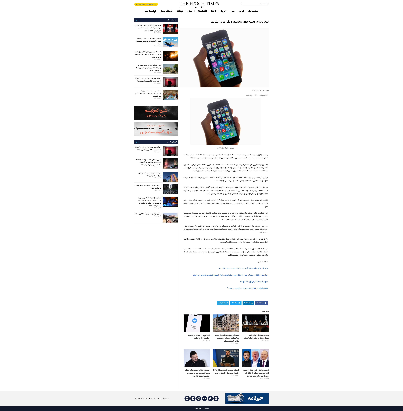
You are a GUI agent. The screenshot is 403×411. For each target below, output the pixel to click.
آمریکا (223, 11)
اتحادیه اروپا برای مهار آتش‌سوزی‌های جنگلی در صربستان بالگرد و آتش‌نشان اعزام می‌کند (147, 54)
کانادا (213, 11)
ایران (241, 11)
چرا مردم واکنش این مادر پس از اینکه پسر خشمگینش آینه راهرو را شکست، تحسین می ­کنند (230, 275)
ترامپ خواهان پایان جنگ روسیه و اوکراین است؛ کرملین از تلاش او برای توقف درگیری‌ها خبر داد (256, 373)
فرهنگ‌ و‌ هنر (166, 11)
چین (232, 11)
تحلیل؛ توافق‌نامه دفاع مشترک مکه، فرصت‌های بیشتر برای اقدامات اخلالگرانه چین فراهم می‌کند (148, 162)
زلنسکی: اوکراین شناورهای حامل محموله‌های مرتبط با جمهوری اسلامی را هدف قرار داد (197, 373)
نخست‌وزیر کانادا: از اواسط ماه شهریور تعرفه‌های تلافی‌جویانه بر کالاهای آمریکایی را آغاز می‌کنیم (147, 28)
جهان (189, 11)
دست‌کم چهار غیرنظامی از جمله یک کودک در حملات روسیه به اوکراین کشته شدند (227, 338)
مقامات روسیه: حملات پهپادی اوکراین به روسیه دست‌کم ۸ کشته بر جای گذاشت (148, 93)
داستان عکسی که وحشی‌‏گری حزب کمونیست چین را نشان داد (243, 268)
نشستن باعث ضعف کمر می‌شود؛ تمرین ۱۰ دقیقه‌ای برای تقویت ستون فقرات (148, 41)
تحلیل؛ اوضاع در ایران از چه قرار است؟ (148, 214)
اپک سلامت (150, 11)
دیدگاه (180, 11)
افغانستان (202, 11)
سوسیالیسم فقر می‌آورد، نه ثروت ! (254, 281)
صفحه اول (253, 11)
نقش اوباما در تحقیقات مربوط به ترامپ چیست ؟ (247, 288)
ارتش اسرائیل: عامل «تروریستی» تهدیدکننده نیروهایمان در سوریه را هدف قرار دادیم (148, 68)
